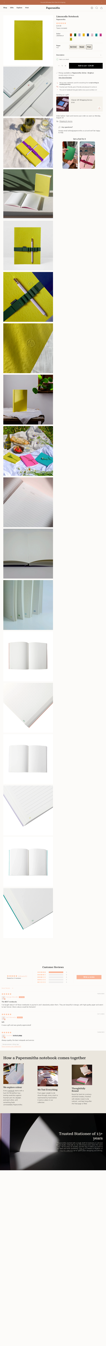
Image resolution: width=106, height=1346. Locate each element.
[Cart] (101, 8)
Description (60, 55)
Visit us (81, 1149)
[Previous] (4, 2)
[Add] (99, 108)
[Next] (102, 2)
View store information (65, 77)
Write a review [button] (89, 977)
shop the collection (66, 1151)
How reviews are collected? (11, 1046)
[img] (6, 994)
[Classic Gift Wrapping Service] (62, 104)
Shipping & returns (65, 121)
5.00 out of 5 (22, 976)
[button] (5, 7)
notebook (11, 1091)
